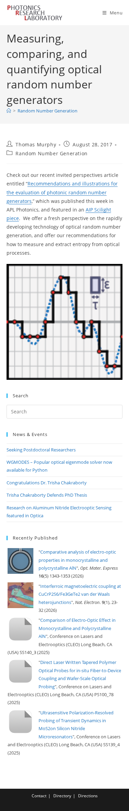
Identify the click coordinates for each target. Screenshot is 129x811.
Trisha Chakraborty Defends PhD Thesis (47, 495)
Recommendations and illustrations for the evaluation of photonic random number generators (62, 192)
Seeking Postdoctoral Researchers (41, 450)
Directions (88, 796)
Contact (39, 796)
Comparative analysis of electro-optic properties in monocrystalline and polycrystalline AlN (77, 560)
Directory (62, 796)
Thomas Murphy (35, 144)
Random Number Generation (47, 111)
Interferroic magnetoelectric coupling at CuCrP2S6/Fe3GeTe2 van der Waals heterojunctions (80, 594)
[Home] (9, 111)
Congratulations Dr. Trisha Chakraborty (47, 483)
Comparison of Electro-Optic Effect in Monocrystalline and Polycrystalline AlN (77, 628)
